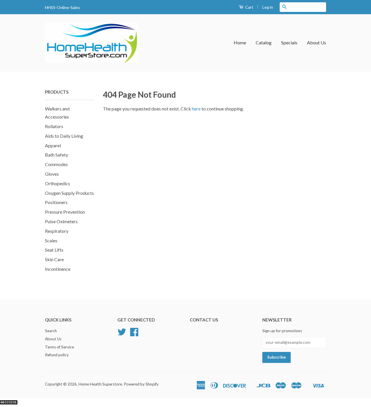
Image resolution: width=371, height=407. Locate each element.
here (196, 108)
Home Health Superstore (100, 384)
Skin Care (54, 259)
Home (240, 42)
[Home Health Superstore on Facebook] (134, 334)
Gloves (52, 174)
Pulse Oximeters (61, 221)
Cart (248, 7)
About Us (316, 42)
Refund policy (57, 355)
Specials (289, 42)
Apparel (53, 145)
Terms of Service (59, 347)
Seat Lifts (54, 249)
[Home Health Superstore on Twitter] (121, 334)
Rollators (54, 126)
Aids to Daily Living (64, 136)
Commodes (56, 164)
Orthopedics (57, 183)
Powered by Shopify (141, 384)
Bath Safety (56, 154)
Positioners (56, 202)
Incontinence (57, 269)
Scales (51, 240)
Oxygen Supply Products (69, 193)
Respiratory (56, 231)
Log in (267, 7)
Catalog (264, 42)
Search (51, 330)
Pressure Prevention (65, 212)
